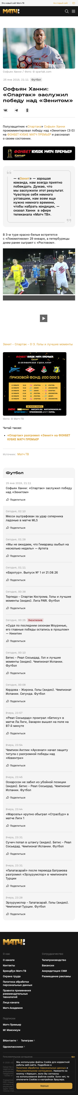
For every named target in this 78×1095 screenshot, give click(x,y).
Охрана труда (11, 976)
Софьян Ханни (54, 126)
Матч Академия (13, 1008)
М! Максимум (11, 1030)
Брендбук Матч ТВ (14, 971)
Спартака (34, 126)
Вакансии (48, 965)
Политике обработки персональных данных (41, 1068)
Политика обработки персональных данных (17, 983)
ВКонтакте (9, 1040)
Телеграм (27, 1040)
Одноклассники (13, 1046)
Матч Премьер (12, 1024)
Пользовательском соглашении (34, 1070)
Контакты (9, 965)
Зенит (24, 178)
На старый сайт (60, 3)
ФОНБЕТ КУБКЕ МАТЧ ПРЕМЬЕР (29, 134)
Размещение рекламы (56, 976)
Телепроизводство (54, 960)
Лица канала (11, 1002)
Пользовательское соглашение (17, 1057)
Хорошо (44, 1085)
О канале (9, 960)
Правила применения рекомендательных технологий (17, 994)
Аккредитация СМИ (54, 971)
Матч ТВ (23, 454)
